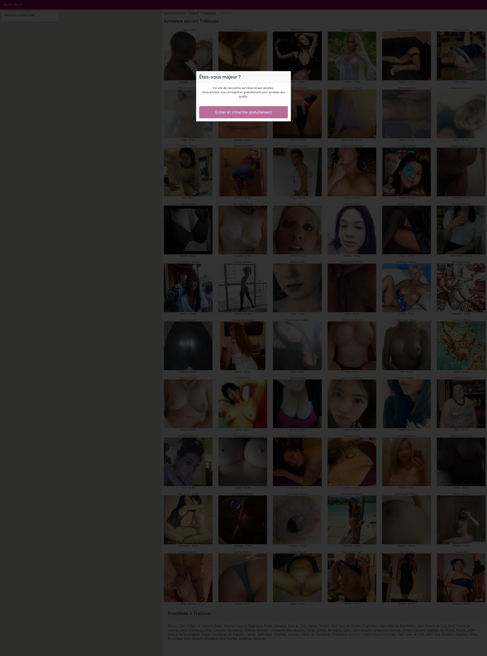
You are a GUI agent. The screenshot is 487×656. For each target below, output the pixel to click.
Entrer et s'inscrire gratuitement (243, 112)
